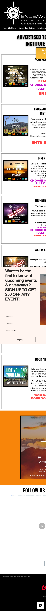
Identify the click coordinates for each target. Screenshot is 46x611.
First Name (9, 316)
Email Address (11, 330)
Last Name (9, 323)
